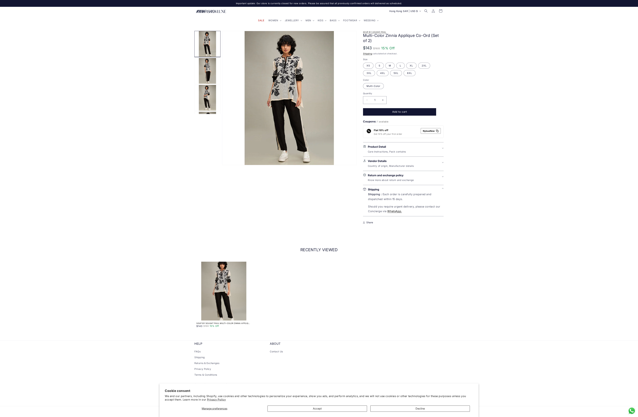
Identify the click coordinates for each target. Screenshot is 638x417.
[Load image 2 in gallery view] (207, 71)
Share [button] (369, 222)
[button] (274, 20)
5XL (396, 73)
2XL (424, 65)
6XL (409, 73)
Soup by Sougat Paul (374, 32)
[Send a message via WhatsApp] (631, 410)
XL (411, 65)
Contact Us (276, 351)
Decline (420, 408)
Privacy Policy (216, 399)
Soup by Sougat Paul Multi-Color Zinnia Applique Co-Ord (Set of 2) (223, 323)
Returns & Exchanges (206, 363)
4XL (382, 73)
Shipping (367, 53)
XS (368, 65)
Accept (317, 408)
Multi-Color (373, 86)
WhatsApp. (394, 211)
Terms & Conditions (205, 374)
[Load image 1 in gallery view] (207, 44)
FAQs (197, 351)
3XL (369, 73)
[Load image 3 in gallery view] (207, 98)
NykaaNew (429, 131)
